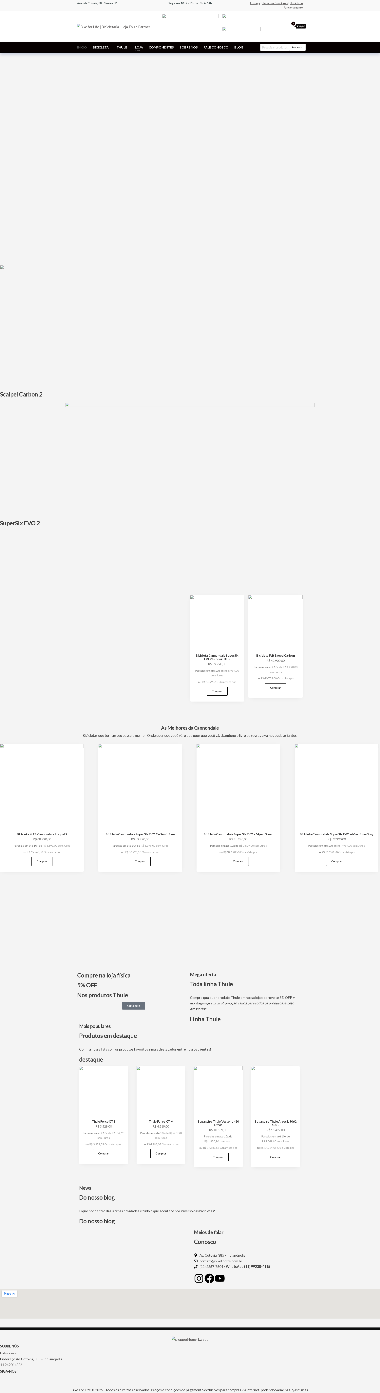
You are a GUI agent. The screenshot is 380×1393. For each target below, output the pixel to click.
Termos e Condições (275, 3)
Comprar (217, 691)
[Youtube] (220, 1278)
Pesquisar (297, 47)
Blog (238, 47)
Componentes (161, 47)
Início (82, 47)
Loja (139, 48)
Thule (122, 47)
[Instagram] (199, 1278)
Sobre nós (189, 47)
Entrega (255, 3)
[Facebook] (209, 1278)
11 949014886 (11, 1365)
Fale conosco (216, 47)
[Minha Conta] (286, 26)
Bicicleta (101, 47)
